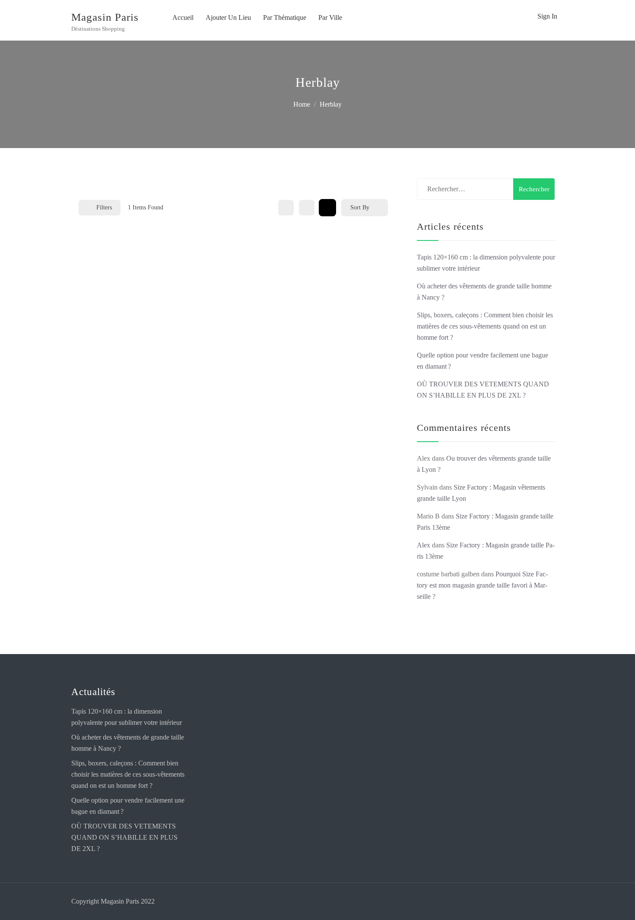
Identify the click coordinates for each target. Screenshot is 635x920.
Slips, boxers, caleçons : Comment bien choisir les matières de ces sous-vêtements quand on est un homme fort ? (485, 326)
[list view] (306, 207)
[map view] (327, 207)
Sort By (359, 207)
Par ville (330, 17)
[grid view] (286, 207)
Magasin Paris (105, 17)
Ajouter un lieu (228, 17)
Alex (423, 545)
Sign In (547, 16)
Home (301, 104)
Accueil (183, 17)
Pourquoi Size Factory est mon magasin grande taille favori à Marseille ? (482, 585)
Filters (104, 207)
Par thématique (284, 17)
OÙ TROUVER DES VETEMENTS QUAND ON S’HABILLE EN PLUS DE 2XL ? (124, 837)
